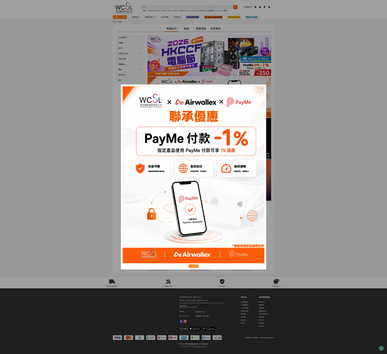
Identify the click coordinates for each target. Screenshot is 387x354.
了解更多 (193, 266)
